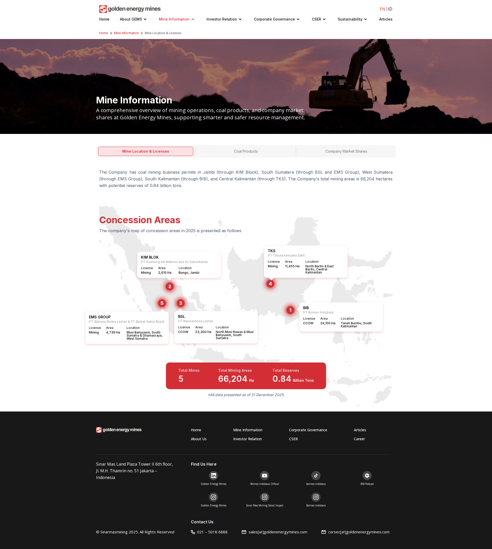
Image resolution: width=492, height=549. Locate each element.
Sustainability (350, 19)
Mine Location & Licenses (145, 151)
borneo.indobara (316, 484)
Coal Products (246, 151)
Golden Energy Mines (213, 484)
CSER (316, 19)
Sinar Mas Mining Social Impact (264, 505)
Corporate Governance (274, 19)
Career (359, 438)
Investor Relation (222, 19)
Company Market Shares (346, 151)
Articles (386, 19)
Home (104, 19)
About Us (199, 438)
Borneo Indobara (316, 505)
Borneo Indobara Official (264, 484)
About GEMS (131, 19)
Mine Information (174, 19)
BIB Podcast (367, 484)
